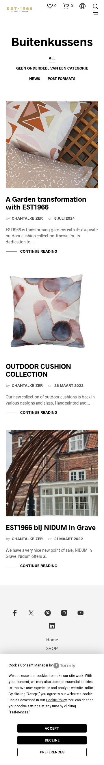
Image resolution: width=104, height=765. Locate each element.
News (34, 78)
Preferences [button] (19, 712)
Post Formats (61, 78)
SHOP (52, 648)
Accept (52, 728)
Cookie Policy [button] (56, 700)
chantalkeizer (27, 218)
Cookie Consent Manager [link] (28, 665)
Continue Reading (38, 251)
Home (52, 639)
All (52, 58)
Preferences (52, 752)
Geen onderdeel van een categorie (52, 68)
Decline (52, 740)
